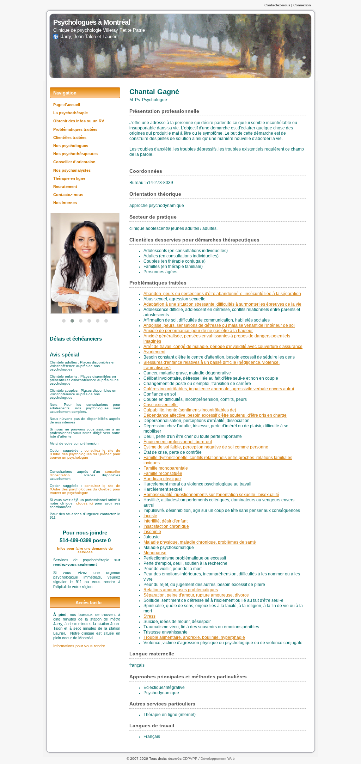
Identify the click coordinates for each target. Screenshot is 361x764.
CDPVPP (190, 758)
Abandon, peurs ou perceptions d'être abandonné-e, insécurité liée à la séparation (222, 294)
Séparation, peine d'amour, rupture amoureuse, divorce (196, 595)
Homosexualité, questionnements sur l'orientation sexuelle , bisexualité (211, 495)
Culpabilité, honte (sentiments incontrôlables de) (189, 410)
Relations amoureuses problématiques (180, 590)
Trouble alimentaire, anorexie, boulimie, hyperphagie (194, 637)
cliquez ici (85, 503)
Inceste (150, 516)
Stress (149, 616)
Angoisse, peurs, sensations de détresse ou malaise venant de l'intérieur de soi (219, 325)
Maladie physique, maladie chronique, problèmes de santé (199, 542)
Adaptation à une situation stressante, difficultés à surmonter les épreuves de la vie (222, 304)
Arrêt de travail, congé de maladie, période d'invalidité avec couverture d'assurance (222, 346)
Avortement (154, 352)
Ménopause (154, 553)
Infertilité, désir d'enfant (165, 521)
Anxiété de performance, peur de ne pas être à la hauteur (198, 331)
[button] (64, 320)
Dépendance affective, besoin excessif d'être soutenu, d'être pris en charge (215, 415)
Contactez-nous (277, 5)
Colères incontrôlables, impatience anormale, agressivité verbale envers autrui (218, 389)
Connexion (302, 5)
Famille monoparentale (165, 468)
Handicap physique (162, 479)
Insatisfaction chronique (166, 526)
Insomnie (152, 532)
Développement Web (218, 758)
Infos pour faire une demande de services (85, 550)
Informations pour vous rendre (79, 646)
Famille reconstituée (162, 473)
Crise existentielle (160, 405)
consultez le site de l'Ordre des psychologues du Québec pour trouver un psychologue (85, 453)
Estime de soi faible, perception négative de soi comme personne (205, 447)
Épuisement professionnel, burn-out (177, 442)
